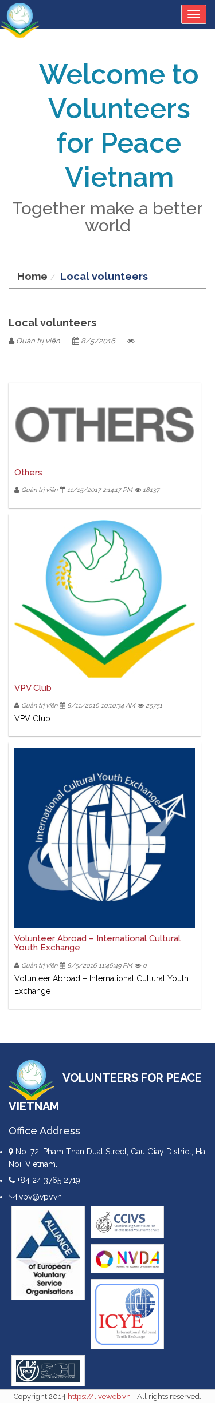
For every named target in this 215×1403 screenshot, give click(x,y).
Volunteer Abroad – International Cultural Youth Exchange (97, 943)
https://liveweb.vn (99, 1396)
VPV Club (33, 688)
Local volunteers (104, 276)
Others (28, 472)
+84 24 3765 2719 (47, 1180)
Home (32, 276)
